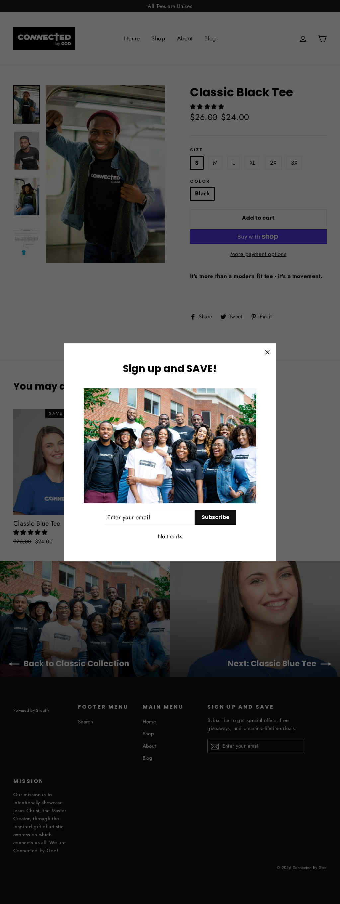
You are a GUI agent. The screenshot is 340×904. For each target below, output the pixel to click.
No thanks (170, 536)
